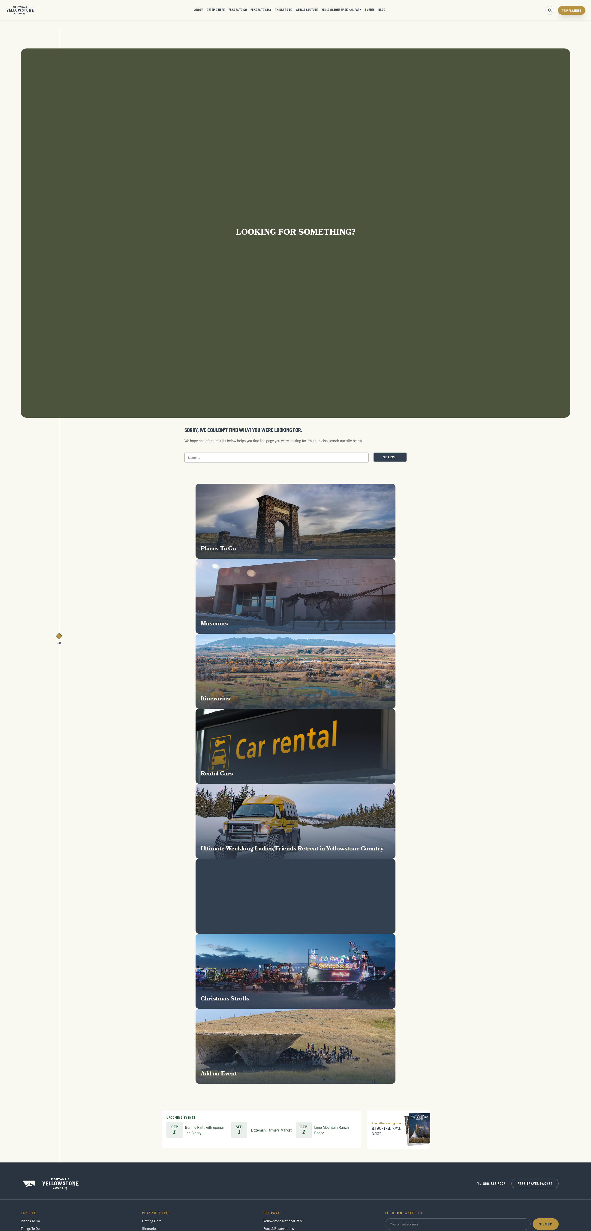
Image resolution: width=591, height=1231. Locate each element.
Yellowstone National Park (341, 9)
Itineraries (149, 1228)
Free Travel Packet (535, 1183)
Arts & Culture (307, 9)
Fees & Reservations (278, 1228)
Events (370, 9)
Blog (381, 9)
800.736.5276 (494, 1184)
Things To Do (283, 9)
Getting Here (216, 9)
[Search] (550, 10)
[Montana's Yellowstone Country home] (20, 10)
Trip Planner (571, 10)
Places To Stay (260, 9)
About (198, 9)
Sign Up (545, 1224)
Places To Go (238, 9)
